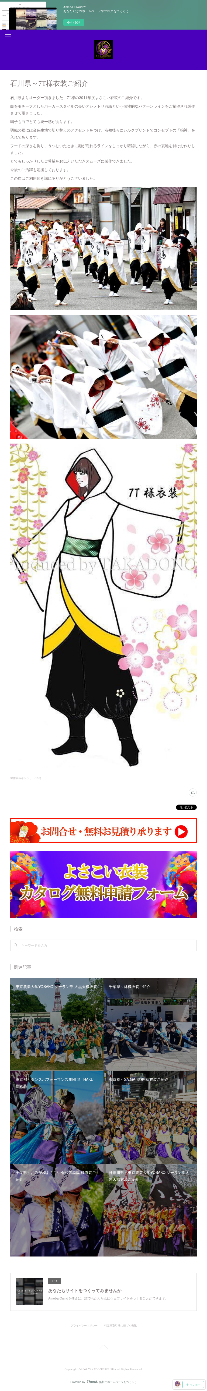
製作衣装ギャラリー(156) (25, 778)
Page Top (103, 1348)
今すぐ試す (74, 22)
